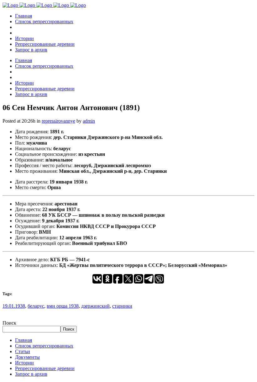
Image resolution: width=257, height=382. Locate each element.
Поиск (9, 323)
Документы (27, 357)
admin (89, 121)
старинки (122, 306)
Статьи (22, 351)
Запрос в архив (31, 374)
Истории (24, 362)
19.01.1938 (14, 306)
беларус (36, 306)
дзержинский (95, 306)
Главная (23, 340)
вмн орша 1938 (63, 306)
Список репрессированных (44, 345)
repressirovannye (58, 121)
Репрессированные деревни (45, 368)
